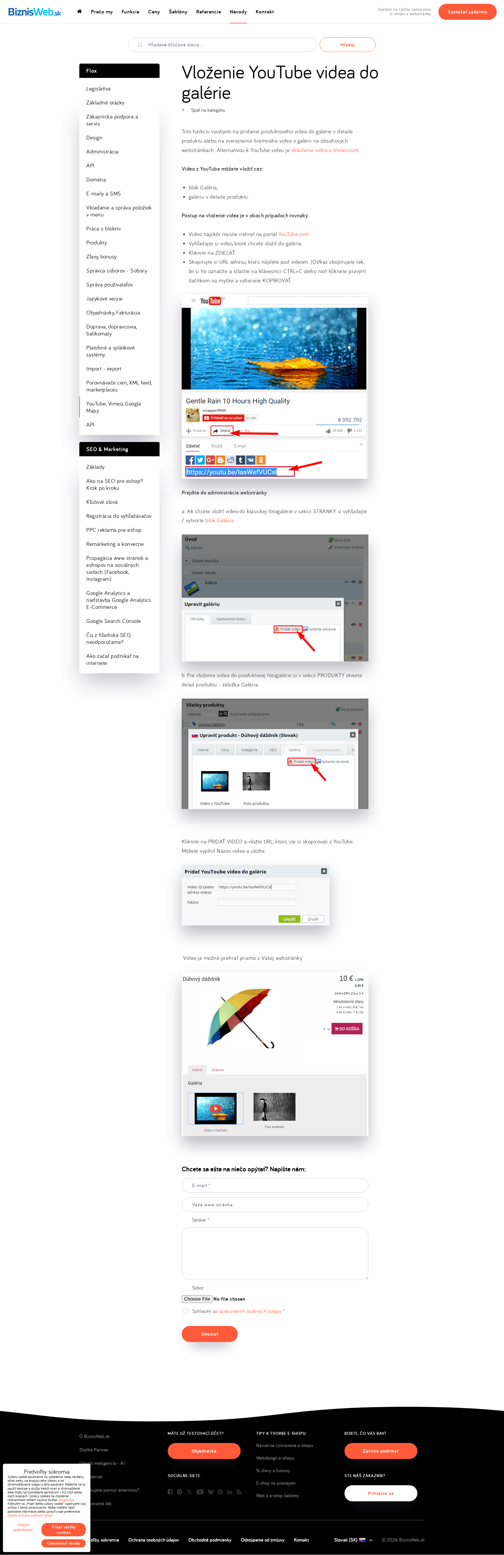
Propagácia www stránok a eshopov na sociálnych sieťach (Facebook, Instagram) (117, 568)
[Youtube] (200, 1492)
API (90, 165)
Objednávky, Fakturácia (113, 312)
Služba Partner (93, 1449)
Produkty (96, 242)
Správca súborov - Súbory (116, 270)
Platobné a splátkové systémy (110, 351)
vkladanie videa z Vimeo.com (325, 149)
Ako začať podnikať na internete (112, 659)
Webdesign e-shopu (275, 1458)
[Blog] (239, 1492)
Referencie (208, 11)
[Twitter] (189, 1492)
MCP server (91, 1476)
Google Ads (66, 1500)
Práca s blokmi (103, 228)
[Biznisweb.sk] (34, 11)
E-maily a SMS (103, 193)
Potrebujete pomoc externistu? (109, 1490)
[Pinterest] (220, 1492)
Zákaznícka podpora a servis (112, 120)
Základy (95, 466)
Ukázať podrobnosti (23, 1527)
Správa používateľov (109, 284)
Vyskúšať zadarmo (467, 12)
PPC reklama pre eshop (114, 529)
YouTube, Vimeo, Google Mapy (113, 407)
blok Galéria (219, 520)
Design (94, 137)
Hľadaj (348, 45)
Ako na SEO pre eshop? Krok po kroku (114, 484)
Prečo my (102, 11)
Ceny (154, 11)
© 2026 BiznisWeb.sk (403, 1540)
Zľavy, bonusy (101, 256)
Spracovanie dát (95, 1503)
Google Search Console (113, 620)
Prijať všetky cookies (64, 1529)
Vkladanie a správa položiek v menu (119, 211)
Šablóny (178, 11)
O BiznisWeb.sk (94, 1436)
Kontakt (265, 11)
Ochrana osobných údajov (153, 1540)
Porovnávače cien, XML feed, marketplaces (119, 386)
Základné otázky (105, 102)
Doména (96, 179)
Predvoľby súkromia (99, 1540)
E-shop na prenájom (276, 1483)
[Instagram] (179, 1492)
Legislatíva (98, 88)
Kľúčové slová (102, 501)
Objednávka (204, 1451)
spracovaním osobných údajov (250, 1311)
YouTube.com (294, 233)
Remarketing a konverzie (115, 543)
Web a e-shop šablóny (277, 1495)
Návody (238, 11)
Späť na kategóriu (208, 110)
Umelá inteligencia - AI (102, 1463)
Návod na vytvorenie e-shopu (284, 1445)
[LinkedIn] (229, 1492)
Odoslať (209, 1334)
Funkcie (130, 11)
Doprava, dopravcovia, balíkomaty (111, 330)
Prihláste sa (381, 1493)
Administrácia (102, 151)
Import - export (104, 368)
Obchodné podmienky (210, 1540)
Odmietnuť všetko (63, 1543)
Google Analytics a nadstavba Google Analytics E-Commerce (118, 599)
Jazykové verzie (104, 298)
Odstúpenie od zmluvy (263, 1540)
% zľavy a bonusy (273, 1470)
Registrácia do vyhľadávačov (119, 515)
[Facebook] (170, 1492)
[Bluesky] (211, 1492)
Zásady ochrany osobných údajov (30, 1515)
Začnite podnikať (381, 1451)
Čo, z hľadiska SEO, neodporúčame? (108, 638)
